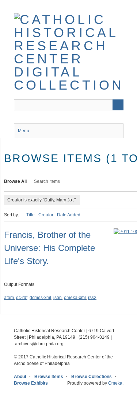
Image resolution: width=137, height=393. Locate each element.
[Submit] (118, 104)
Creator (45, 214)
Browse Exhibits (31, 383)
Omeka (115, 383)
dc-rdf (21, 297)
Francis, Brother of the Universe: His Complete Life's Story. (49, 248)
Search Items (47, 181)
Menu (23, 130)
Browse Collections (91, 376)
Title (30, 214)
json (57, 297)
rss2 (92, 297)
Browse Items (48, 376)
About (20, 376)
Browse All (15, 181)
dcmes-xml (40, 297)
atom (9, 297)
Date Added (69, 214)
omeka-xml (75, 297)
